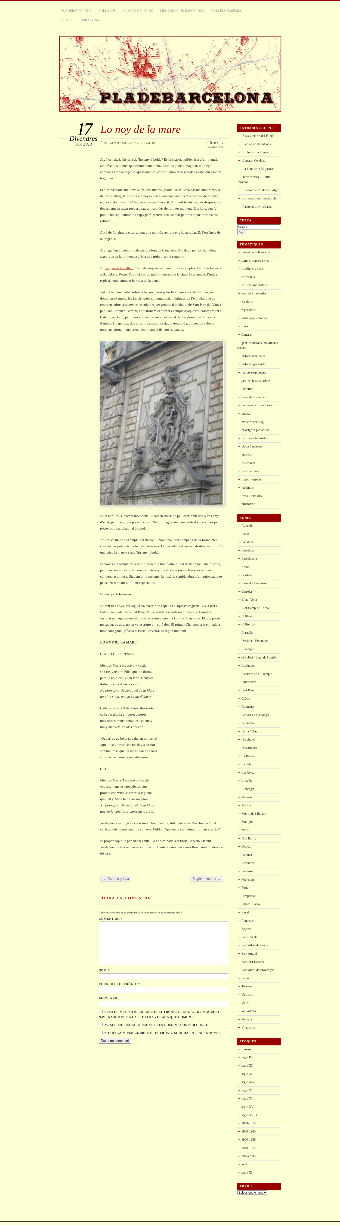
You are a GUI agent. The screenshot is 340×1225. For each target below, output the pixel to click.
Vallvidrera (248, 1011)
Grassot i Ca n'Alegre (255, 715)
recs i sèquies (250, 471)
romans (246, 1049)
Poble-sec (247, 871)
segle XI (246, 1172)
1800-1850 (248, 1123)
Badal (245, 534)
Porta (244, 887)
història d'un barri (253, 356)
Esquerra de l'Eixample (256, 674)
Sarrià (245, 978)
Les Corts (247, 772)
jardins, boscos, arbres (255, 381)
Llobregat (247, 789)
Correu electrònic (119, 984)
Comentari (111, 918)
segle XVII (248, 1107)
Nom (104, 970)
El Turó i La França (255, 152)
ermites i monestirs (253, 293)
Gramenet (247, 706)
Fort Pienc (248, 690)
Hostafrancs (249, 748)
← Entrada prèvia (116, 879)
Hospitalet (248, 739)
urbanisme (248, 504)
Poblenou (247, 879)
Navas (245, 830)
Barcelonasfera (226, 10)
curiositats (248, 277)
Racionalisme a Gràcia (257, 206)
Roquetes (247, 920)
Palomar (246, 855)
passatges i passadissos (255, 430)
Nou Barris (248, 838)
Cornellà (247, 632)
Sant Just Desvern (253, 962)
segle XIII (248, 1074)
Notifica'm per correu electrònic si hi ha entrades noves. (163, 1033)
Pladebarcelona (76, 10)
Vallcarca (247, 994)
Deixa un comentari (215, 144)
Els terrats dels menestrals (259, 198)
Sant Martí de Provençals (257, 970)
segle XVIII (249, 1115)
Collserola (248, 624)
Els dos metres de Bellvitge (260, 190)
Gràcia (245, 698)
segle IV (246, 1057)
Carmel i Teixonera (254, 583)
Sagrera (246, 929)
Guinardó (247, 723)
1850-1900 (248, 1131)
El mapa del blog (138, 10)
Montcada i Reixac (253, 813)
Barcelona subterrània (255, 252)
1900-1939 (248, 1139)
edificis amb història (254, 285)
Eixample (247, 649)
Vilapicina (248, 1027)
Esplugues (248, 665)
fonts (244, 326)
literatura (148, 143)
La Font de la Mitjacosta (258, 169)
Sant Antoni (249, 953)
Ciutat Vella (249, 599)
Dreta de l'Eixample (254, 641)
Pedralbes (247, 863)
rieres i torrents (251, 479)
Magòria (246, 797)
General (246, 334)
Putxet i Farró (250, 904)
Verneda (246, 1019)
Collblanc (247, 616)
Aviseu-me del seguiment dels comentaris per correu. (158, 1025)
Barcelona (247, 550)
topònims (247, 487)
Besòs (245, 567)
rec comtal (248, 463)
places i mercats (251, 446)
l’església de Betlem (119, 268)
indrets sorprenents (253, 372)
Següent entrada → (207, 879)
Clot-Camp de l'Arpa (255, 608)
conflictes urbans (252, 268)
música (245, 413)
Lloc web (108, 997)
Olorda (245, 846)
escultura (247, 301)
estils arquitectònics (254, 318)
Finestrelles (248, 682)
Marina (246, 805)
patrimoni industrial (254, 438)
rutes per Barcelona (80, 20)
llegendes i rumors (253, 397)
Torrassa (246, 986)
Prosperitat (248, 896)
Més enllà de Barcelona (182, 10)
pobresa (246, 454)
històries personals (253, 364)
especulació (248, 310)
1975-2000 (248, 1156)
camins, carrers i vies (255, 260)
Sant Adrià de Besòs (254, 945)
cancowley (128, 143)
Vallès (245, 1002)
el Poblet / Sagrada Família (259, 657)
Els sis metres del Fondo (258, 136)
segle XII (247, 1065)
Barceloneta (249, 558)
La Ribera (247, 756)
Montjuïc (247, 822)
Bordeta (246, 575)
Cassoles (246, 591)
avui (244, 1164)
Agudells (247, 525)
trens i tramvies (251, 496)
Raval (245, 912)
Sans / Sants (249, 937)
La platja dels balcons (256, 144)
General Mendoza (253, 160)
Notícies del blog (252, 422)
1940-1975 (248, 1148)
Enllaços (107, 10)
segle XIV (248, 1082)
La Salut (247, 764)
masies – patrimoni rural (257, 405)
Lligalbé (246, 780)
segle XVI (248, 1098)
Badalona (247, 542)
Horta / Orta (249, 731)
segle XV (247, 1090)
